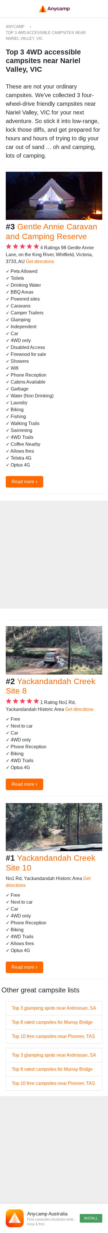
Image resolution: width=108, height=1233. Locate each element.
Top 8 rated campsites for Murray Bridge (52, 1022)
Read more (24, 481)
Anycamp (15, 26)
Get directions (40, 261)
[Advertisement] (54, 555)
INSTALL (91, 1218)
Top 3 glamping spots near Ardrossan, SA (54, 1008)
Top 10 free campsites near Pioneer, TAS (53, 1036)
